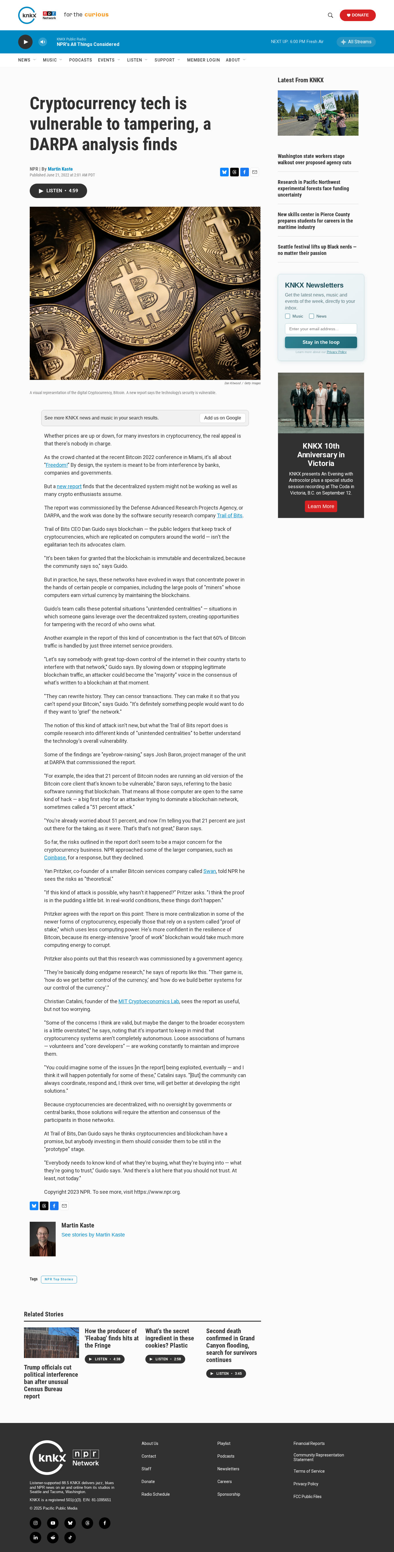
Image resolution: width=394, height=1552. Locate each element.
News (24, 60)
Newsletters (228, 1469)
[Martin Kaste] (43, 1239)
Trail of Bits (230, 515)
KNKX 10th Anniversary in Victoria (321, 455)
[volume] (43, 42)
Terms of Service (309, 1471)
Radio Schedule (156, 1494)
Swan (209, 871)
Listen (134, 60)
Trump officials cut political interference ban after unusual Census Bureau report (51, 1382)
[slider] (52, 42)
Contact (149, 1456)
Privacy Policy (337, 352)
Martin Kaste (60, 169)
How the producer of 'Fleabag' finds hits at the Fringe (112, 1338)
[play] (25, 42)
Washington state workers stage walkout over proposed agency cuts (314, 159)
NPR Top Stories (59, 1279)
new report (69, 486)
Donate (360, 15)
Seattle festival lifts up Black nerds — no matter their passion (317, 250)
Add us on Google (222, 417)
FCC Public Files (308, 1497)
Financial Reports (309, 1443)
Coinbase (55, 858)
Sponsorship (228, 1494)
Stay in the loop (321, 342)
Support (165, 60)
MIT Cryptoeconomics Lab (149, 1001)
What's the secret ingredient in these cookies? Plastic (169, 1338)
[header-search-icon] (330, 15)
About (233, 60)
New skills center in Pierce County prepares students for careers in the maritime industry (315, 220)
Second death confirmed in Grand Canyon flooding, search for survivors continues (231, 1345)
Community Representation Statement (319, 1457)
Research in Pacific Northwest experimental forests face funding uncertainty (313, 188)
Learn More (321, 506)
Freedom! (57, 465)
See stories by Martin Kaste (93, 1235)
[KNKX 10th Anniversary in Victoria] (321, 403)
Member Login (203, 60)
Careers (224, 1482)
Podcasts (80, 60)
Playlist (223, 1443)
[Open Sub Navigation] (35, 60)
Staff (146, 1469)
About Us (150, 1443)
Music (50, 60)
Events (106, 60)
